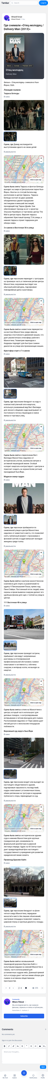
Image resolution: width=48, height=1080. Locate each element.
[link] (19, 988)
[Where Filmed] (8, 20)
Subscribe (24, 1016)
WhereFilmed (16, 17)
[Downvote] (13, 988)
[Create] (24, 1073)
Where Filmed (15, 19)
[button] (5, 3)
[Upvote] (6, 988)
